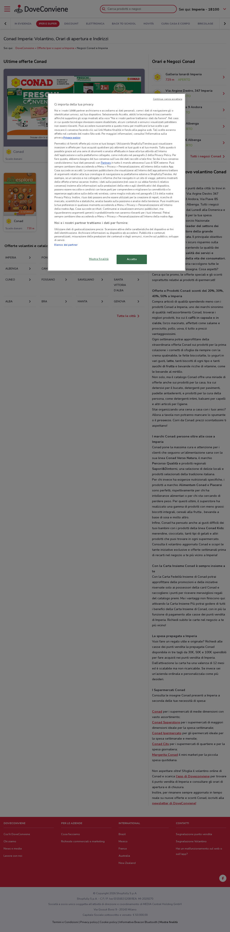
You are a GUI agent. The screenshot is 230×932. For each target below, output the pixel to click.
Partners (106, 163)
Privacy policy (71, 137)
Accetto (132, 259)
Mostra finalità (99, 259)
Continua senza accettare (167, 99)
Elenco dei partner (65, 245)
